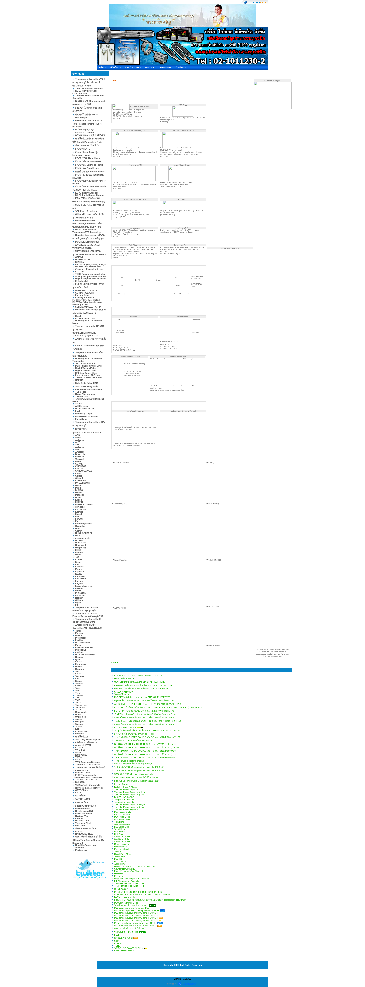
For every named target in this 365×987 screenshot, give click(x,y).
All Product (150, 67)
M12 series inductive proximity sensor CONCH (136, 920)
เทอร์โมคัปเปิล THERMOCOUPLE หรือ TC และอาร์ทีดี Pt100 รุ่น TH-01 (147, 737)
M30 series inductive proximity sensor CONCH (136, 913)
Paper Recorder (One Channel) (128, 871)
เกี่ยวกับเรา (115, 67)
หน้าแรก (103, 67)
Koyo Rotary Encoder (124, 951)
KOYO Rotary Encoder (125, 897)
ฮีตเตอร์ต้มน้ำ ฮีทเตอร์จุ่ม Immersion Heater (134, 734)
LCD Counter (120, 861)
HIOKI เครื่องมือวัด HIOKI (125, 678)
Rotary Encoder (121, 844)
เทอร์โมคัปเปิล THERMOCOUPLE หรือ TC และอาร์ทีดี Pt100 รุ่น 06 (145, 754)
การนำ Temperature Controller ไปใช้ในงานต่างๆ (136, 777)
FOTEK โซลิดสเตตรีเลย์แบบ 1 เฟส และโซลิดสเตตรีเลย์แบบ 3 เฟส (144, 711)
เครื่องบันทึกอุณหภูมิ (123, 938)
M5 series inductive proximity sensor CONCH (135, 925)
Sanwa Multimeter (122, 694)
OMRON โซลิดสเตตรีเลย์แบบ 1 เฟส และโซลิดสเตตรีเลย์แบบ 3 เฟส (145, 714)
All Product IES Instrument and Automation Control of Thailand (142, 894)
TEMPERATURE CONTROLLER (129, 883)
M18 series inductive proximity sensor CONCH (136, 918)
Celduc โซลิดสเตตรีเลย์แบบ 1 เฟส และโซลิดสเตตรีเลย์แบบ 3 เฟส (144, 724)
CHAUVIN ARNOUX (123, 692)
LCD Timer (119, 859)
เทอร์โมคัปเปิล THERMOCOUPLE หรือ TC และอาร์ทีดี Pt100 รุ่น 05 (145, 751)
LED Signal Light (121, 827)
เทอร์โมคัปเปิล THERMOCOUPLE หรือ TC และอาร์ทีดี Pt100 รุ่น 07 (145, 758)
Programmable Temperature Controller (132, 879)
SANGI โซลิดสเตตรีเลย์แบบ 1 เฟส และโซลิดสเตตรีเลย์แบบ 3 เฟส (144, 717)
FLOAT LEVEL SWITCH (125, 727)
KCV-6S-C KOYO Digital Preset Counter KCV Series (138, 675)
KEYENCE (119, 943)
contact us (165, 67)
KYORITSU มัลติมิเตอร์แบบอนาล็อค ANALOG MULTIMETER (142, 697)
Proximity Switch (121, 849)
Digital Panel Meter (122, 854)
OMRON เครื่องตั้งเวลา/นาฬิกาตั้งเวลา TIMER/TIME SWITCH (142, 689)
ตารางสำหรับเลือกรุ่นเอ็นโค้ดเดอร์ (130, 928)
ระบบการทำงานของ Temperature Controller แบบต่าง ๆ (139, 767)
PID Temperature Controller (127, 881)
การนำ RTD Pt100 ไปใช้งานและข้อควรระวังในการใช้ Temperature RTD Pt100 (150, 900)
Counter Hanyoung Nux (125, 869)
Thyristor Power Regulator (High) (129, 792)
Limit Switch (119, 832)
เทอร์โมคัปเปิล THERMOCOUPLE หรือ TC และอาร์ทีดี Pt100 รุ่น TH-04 (147, 747)
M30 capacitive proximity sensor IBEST (132, 908)
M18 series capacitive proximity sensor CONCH (136, 910)
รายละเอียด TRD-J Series (126, 932)
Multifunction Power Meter (126, 903)
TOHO (117, 946)
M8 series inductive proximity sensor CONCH (135, 923)
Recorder (118, 874)
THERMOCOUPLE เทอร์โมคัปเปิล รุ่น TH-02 (134, 740)
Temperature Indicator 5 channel (129, 761)
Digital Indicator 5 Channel (126, 787)
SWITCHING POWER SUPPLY (128, 948)
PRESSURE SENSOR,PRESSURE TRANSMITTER (138, 892)
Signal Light (119, 829)
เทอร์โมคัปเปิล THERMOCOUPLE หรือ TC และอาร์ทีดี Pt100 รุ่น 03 (145, 744)
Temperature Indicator (124, 799)
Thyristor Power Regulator (126, 790)
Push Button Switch (123, 812)
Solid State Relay (122, 836)
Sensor (117, 851)
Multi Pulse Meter (122, 817)
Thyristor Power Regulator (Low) (129, 794)
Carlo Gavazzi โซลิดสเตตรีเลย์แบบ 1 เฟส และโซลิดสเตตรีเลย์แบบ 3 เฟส (147, 721)
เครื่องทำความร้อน (122, 889)
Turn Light (119, 822)
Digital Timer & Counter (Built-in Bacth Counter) (136, 866)
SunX (116, 941)
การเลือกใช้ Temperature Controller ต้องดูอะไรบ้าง (137, 781)
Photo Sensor (120, 846)
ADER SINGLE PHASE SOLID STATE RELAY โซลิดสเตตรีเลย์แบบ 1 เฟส (147, 704)
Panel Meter (120, 856)
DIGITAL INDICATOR (124, 797)
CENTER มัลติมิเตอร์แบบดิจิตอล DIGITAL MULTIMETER (140, 682)
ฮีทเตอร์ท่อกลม (121, 784)
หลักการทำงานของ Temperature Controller (134, 774)
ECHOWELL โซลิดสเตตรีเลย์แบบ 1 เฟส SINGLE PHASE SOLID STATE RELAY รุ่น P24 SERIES (158, 707)
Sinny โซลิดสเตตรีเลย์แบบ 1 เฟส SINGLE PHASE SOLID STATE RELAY (147, 730)
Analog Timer (120, 864)
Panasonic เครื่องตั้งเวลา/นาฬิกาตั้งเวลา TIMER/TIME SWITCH (143, 685)
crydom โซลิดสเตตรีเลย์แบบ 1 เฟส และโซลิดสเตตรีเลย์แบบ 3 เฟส (144, 700)
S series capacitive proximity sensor (131, 905)
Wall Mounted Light (123, 824)
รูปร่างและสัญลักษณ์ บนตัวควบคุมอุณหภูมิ (133, 763)
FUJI (116, 935)
